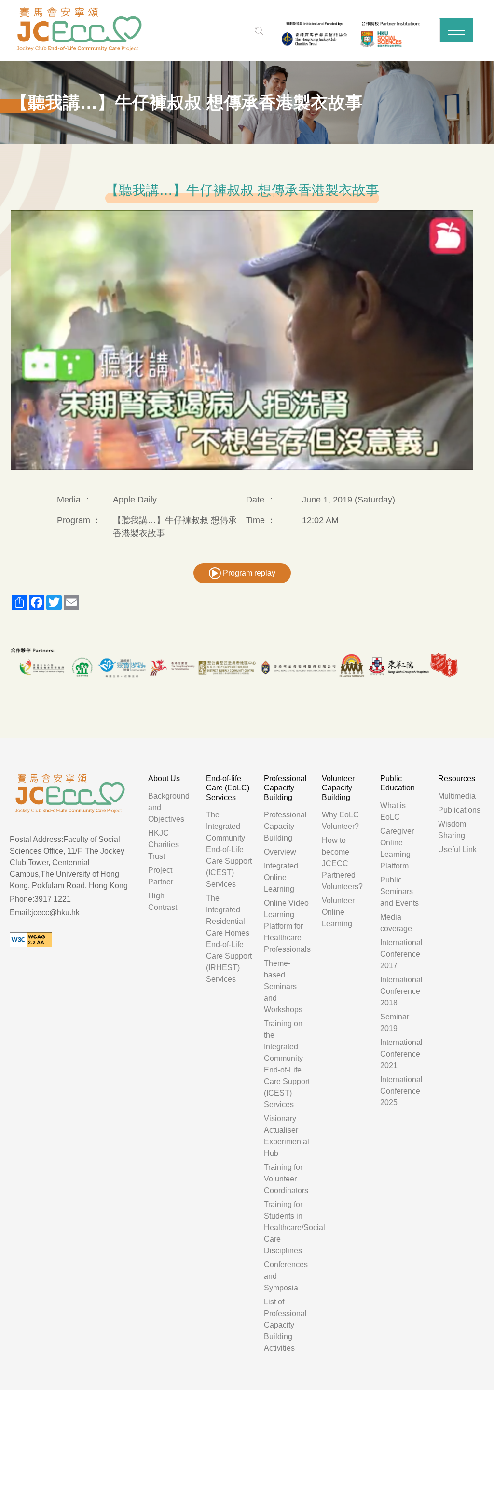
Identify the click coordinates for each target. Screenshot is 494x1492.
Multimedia (457, 796)
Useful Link (457, 849)
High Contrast (162, 901)
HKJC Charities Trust (163, 844)
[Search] (259, 31)
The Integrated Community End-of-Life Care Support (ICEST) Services (229, 849)
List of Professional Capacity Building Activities (285, 1325)
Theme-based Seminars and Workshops (283, 986)
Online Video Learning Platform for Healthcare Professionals (287, 926)
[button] (456, 30)
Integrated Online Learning (281, 877)
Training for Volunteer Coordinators (286, 1178)
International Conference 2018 (401, 991)
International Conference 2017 (401, 954)
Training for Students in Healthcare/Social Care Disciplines (294, 1227)
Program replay (248, 573)
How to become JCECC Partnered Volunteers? (342, 863)
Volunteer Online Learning (338, 912)
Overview (280, 852)
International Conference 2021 (401, 1054)
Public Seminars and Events (399, 891)
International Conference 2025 (401, 1091)
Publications (459, 810)
